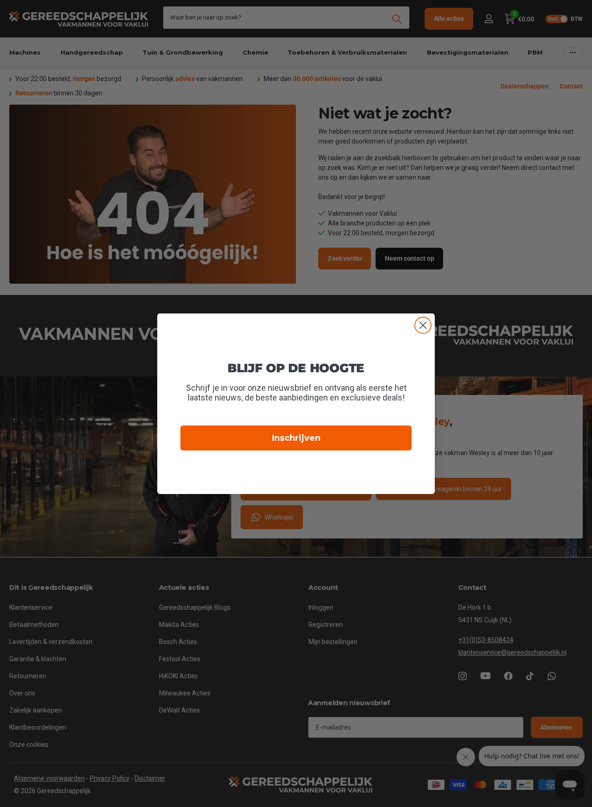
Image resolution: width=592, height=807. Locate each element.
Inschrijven (296, 438)
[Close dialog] (423, 325)
